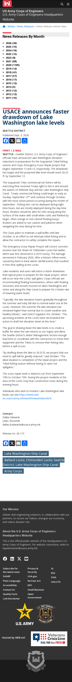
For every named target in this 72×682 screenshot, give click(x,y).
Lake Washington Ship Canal (25, 453)
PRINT (6, 150)
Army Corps (13, 471)
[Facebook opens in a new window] (5, 559)
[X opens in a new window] (19, 559)
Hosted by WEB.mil (13, 637)
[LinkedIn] (12, 559)
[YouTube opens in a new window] (26, 559)
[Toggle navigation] (66, 4)
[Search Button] (60, 4)
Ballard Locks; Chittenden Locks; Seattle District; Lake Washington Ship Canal (33, 462)
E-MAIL (17, 150)
